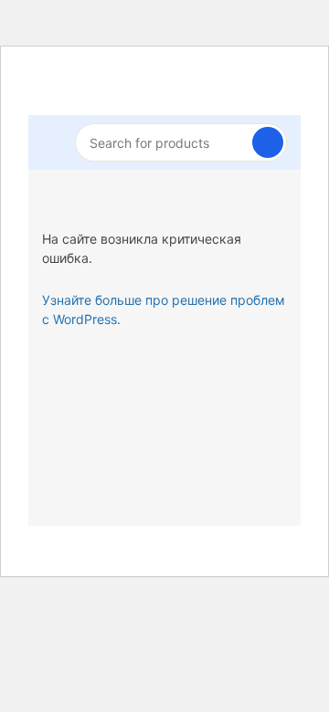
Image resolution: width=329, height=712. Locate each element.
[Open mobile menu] (49, 142)
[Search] (267, 142)
